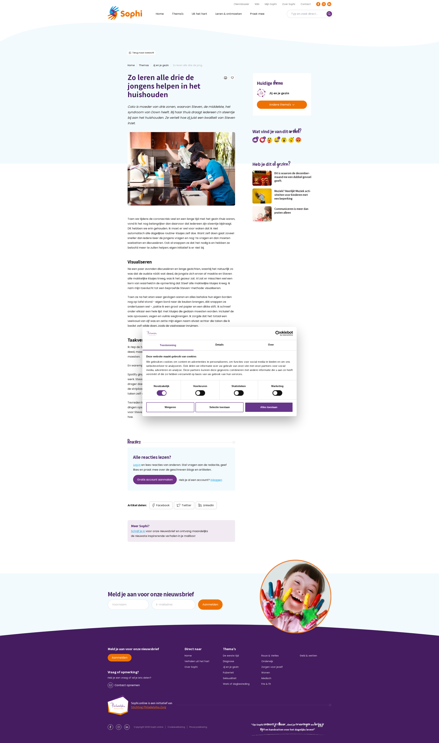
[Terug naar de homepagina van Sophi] (125, 13)
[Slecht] (298, 140)
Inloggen (216, 480)
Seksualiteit (229, 678)
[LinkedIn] (329, 4)
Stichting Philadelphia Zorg (148, 707)
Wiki (257, 4)
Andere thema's (280, 105)
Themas (144, 65)
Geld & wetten (308, 655)
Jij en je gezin (161, 65)
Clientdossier (241, 4)
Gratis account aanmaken (155, 480)
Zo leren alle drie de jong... (188, 65)
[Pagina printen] (225, 77)
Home (160, 14)
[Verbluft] (284, 140)
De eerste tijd (231, 655)
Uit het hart (199, 14)
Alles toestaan (268, 407)
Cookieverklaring (176, 727)
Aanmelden (210, 604)
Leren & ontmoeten (228, 14)
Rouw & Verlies (270, 655)
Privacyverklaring (198, 727)
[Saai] (291, 140)
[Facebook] (318, 4)
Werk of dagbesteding (236, 684)
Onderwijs (267, 661)
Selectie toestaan (219, 407)
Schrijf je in (138, 531)
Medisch (266, 678)
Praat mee (257, 14)
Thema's (177, 14)
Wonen (265, 672)
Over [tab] (271, 344)
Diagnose (228, 661)
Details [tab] (219, 344)
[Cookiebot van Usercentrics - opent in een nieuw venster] (278, 333)
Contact (306, 4)
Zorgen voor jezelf (272, 667)
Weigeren (170, 407)
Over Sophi (288, 4)
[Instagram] (324, 4)
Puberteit (228, 672)
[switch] (200, 393)
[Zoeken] (329, 14)
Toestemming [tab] (168, 345)
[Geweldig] (269, 140)
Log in (137, 465)
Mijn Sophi (271, 4)
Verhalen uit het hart (197, 661)
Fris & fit (266, 684)
